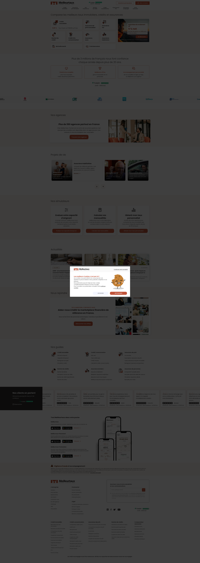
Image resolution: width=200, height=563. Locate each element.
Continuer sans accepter (120, 271)
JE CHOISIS (101, 293)
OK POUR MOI (118, 293)
